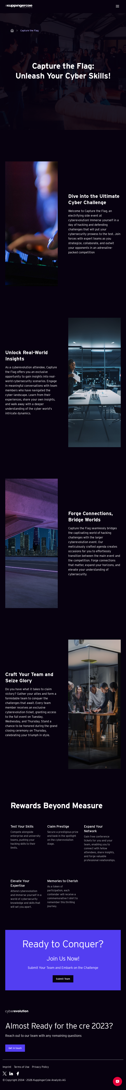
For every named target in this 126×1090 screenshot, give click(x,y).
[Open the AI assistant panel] (117, 1081)
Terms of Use (21, 1066)
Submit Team (63, 979)
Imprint (7, 1066)
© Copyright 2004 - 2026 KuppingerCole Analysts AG (34, 1080)
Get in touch (15, 1048)
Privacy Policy (40, 1066)
